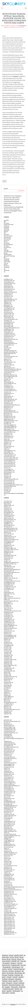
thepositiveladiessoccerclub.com (12, 369)
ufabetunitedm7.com (9, 923)
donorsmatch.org (8, 682)
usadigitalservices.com (10, 587)
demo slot (6, 230)
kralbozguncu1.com (9, 429)
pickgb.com (7, 843)
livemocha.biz (7, 687)
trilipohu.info (7, 712)
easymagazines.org (9, 874)
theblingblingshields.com (10, 805)
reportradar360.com (9, 619)
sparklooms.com (8, 903)
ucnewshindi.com (8, 746)
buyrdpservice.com (9, 767)
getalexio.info (7, 864)
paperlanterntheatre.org (10, 375)
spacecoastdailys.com (9, 462)
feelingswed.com (8, 408)
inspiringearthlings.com (10, 426)
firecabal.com (7, 409)
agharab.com (7, 366)
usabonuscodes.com (9, 456)
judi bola (17, 989)
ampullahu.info (8, 657)
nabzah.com (7, 559)
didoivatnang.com (8, 396)
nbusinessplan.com (9, 512)
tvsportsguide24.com (9, 823)
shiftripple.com (8, 895)
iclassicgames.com (9, 777)
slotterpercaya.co (8, 897)
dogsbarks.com (8, 398)
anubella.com (7, 478)
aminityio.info (7, 652)
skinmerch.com (8, 310)
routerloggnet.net (8, 542)
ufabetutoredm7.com (9, 927)
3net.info (6, 346)
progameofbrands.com (10, 531)
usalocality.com (8, 285)
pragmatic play (15, 965)
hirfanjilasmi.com (8, 875)
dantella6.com (7, 544)
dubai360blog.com (9, 825)
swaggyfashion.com (9, 621)
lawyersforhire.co (8, 787)
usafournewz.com (8, 286)
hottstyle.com (7, 423)
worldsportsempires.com (10, 853)
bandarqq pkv (16, 991)
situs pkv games (8, 252)
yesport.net (7, 768)
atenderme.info (8, 661)
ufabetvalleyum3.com (9, 928)
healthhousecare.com (9, 416)
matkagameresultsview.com (11, 562)
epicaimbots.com (8, 402)
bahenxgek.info (8, 735)
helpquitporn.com (8, 419)
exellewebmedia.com (9, 750)
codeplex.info (7, 348)
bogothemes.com (8, 323)
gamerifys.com (8, 502)
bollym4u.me (7, 695)
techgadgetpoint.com (9, 821)
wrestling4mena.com (9, 582)
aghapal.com (7, 359)
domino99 (6, 227)
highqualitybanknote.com (11, 420)
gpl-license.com (8, 413)
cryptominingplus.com (10, 783)
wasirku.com (7, 639)
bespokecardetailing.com (10, 352)
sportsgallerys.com (9, 810)
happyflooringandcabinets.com (12, 835)
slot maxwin (6, 963)
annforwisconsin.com (9, 301)
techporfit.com (8, 509)
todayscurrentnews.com (10, 908)
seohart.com (7, 468)
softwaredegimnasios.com (11, 459)
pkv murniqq (18, 973)
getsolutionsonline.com (10, 564)
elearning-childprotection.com (12, 581)
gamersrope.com (8, 748)
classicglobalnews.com (10, 486)
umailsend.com (8, 760)
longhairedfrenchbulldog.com (12, 786)
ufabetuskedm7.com (9, 924)
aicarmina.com (8, 298)
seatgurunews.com (9, 345)
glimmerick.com (8, 305)
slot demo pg (7, 237)
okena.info (6, 349)
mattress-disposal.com (10, 834)
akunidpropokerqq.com (10, 350)
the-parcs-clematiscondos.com (12, 721)
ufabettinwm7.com (9, 918)
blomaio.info (7, 666)
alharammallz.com (9, 382)
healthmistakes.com (9, 844)
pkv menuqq (10, 973)
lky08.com (6, 595)
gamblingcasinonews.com (10, 528)
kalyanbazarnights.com (10, 548)
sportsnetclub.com (9, 773)
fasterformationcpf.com (10, 763)
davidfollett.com (8, 306)
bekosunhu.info (8, 664)
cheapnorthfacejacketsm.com (11, 328)
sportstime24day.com (9, 803)
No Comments (11, 27)
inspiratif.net (7, 504)
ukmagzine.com (8, 754)
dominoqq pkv (7, 254)
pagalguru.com (8, 442)
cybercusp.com (8, 488)
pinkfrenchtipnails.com (10, 807)
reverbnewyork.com (9, 309)
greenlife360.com (8, 514)
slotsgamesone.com (9, 545)
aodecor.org (7, 681)
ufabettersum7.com (9, 917)
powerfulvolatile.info (9, 671)
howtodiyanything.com (10, 425)
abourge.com (7, 379)
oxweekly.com (7, 609)
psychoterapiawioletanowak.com (12, 890)
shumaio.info (7, 674)
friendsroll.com (8, 341)
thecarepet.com (8, 724)
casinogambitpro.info (9, 728)
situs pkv (15, 76)
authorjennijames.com (10, 362)
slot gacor (13, 963)
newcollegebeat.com (9, 308)
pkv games (5, 955)
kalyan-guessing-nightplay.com (12, 569)
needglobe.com (8, 883)
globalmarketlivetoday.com (11, 412)
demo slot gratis (8, 236)
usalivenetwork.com (9, 743)
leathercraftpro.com (9, 878)
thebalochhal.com (8, 288)
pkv (5, 222)
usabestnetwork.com (9, 757)
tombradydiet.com (9, 331)
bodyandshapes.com (9, 483)
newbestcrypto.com (9, 774)
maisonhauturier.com (9, 432)
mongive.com (7, 561)
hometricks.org (8, 877)
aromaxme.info (8, 658)
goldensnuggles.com (9, 764)
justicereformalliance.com (11, 319)
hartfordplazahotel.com (10, 702)
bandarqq (6, 226)
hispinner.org (7, 565)
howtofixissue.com (9, 521)
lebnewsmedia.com (9, 336)
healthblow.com (8, 575)
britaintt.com (7, 489)
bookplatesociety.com (10, 335)
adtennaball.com (8, 558)
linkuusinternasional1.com (11, 339)
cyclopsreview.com (9, 393)
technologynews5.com (9, 450)
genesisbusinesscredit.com (11, 601)
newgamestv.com (8, 808)
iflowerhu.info (7, 708)
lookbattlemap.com (9, 765)
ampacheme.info (8, 655)
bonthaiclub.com (8, 332)
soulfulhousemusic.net (10, 901)
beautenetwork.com (9, 480)
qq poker (21, 977)
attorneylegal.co (8, 818)
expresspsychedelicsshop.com (12, 405)
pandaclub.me (7, 698)
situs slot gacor (16, 967)
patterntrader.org (8, 847)
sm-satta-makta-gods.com (11, 458)
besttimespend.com (9, 870)
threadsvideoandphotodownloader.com (14, 739)
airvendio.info (7, 647)
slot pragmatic (7, 967)
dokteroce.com (8, 629)
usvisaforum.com (8, 312)
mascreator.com (8, 433)
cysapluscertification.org (10, 676)
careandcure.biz (8, 871)
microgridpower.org (9, 880)
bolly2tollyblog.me (9, 697)
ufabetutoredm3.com (9, 925)
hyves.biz (6, 689)
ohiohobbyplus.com (9, 322)
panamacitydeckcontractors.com (12, 611)
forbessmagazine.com (9, 410)
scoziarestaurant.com (9, 466)
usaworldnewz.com (9, 282)
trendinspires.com (9, 617)
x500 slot (19, 963)
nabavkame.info (8, 705)
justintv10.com (8, 632)
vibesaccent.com (8, 291)
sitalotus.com (7, 850)
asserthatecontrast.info (10, 659)
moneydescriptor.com (9, 791)
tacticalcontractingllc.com (11, 904)
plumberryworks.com (9, 888)
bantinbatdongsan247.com (11, 733)
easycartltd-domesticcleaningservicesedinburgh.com (14, 493)
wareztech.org (7, 756)
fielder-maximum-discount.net (12, 598)
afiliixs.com (7, 381)
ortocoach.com (8, 884)
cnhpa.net (6, 848)
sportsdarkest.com (9, 795)
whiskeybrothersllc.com (10, 933)
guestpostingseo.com (9, 727)
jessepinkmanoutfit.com (10, 758)
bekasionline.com (8, 511)
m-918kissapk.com (9, 704)
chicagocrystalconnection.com (12, 709)
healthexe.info (8, 648)
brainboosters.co (8, 293)
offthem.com (7, 507)
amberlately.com (8, 295)
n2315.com (6, 591)
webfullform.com (8, 524)
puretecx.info (7, 649)
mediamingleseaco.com (10, 635)
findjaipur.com (7, 302)
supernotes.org (8, 851)
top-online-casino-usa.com (11, 549)
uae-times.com (8, 501)
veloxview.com (8, 930)
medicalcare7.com (8, 557)
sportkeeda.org (8, 868)
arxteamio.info (8, 863)
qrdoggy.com (7, 838)
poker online (7, 262)
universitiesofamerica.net (11, 529)
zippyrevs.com (7, 535)
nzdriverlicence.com (9, 440)
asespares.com (8, 385)
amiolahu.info (7, 654)
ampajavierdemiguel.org (10, 292)
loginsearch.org (8, 679)
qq (4, 269)
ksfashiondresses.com (10, 845)
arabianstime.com (8, 386)
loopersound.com (8, 316)
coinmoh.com (7, 392)
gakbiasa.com (7, 706)
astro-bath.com (8, 358)
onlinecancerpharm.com (10, 831)
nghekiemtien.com (9, 638)
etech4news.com (8, 403)
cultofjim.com (7, 303)
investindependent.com (10, 428)
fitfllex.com (7, 599)
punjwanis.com (8, 720)
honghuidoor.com (8, 551)
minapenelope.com (9, 318)
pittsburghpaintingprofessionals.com (14, 887)
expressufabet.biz (8, 517)
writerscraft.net (8, 579)
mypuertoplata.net (9, 518)
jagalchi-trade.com (9, 315)
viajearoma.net (8, 363)
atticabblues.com (8, 388)
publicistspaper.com (9, 472)
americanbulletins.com (10, 383)
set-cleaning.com (8, 469)
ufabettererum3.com (9, 914)
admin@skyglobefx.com (10, 25)
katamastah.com (8, 855)
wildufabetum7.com (9, 934)
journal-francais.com (9, 631)
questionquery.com (9, 624)
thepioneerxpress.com (10, 519)
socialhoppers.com (9, 588)
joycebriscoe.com (8, 296)
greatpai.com (7, 373)
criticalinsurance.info (9, 567)
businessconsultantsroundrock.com (13, 485)
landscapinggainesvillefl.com (11, 430)
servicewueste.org (8, 534)
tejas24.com (7, 641)
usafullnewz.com (8, 279)
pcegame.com (7, 443)
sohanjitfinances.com (9, 900)
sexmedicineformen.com (10, 894)
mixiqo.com (7, 881)
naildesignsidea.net (9, 372)
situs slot (13, 959)
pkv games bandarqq (9, 256)
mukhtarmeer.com (9, 436)
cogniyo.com (7, 873)
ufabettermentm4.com (10, 915)
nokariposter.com (8, 568)
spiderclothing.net (9, 342)
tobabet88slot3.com (9, 907)
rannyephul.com (8, 618)
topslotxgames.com (9, 541)
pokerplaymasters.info (10, 730)
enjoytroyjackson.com (9, 400)
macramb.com (7, 607)
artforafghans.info (9, 645)
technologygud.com (9, 840)
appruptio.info (8, 714)
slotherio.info (7, 675)
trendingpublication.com (10, 913)
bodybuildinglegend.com (10, 625)
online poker (14, 987)
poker (5, 249)
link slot (6, 232)
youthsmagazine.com (9, 793)
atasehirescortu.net (9, 814)
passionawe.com (8, 885)
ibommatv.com (8, 508)
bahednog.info (8, 734)
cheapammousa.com (9, 368)
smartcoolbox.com (9, 898)
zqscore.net (7, 857)
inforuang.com (8, 602)
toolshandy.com (8, 614)
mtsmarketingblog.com (10, 637)
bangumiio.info (8, 662)
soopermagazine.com (9, 460)
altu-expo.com (8, 360)
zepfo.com (6, 449)
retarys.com (7, 761)
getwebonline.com (9, 592)
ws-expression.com (9, 446)
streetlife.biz (7, 688)
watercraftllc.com (8, 378)
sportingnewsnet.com (9, 801)
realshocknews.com (9, 841)
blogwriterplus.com (9, 725)
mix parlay (6, 243)
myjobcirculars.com (9, 538)
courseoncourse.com (9, 731)
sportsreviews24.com (9, 824)
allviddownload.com (9, 525)
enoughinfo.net (8, 691)
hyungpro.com (7, 800)
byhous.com (7, 701)
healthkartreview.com (9, 418)
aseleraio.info (7, 858)
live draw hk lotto (8, 244)
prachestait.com (8, 644)
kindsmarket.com (8, 604)
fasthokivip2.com (8, 780)
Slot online (20, 27)
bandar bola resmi (8, 224)
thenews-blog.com (9, 453)
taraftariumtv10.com (9, 622)
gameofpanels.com (9, 571)
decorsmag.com (8, 527)
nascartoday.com (8, 438)
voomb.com (7, 820)
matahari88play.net (9, 790)
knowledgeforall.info (9, 584)
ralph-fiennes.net (8, 597)
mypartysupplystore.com (10, 299)
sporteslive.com (8, 804)
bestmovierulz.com (9, 313)
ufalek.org (6, 833)
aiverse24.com (7, 476)
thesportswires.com (9, 798)
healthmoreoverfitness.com (11, 539)
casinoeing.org (8, 685)
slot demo (6, 223)
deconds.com (7, 490)
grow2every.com (8, 415)
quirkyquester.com (9, 893)
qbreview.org (7, 532)
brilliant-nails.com (9, 627)
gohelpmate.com (8, 577)
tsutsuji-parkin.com (9, 365)
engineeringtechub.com (10, 815)
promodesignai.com (9, 470)
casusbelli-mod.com (9, 333)
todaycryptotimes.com (10, 455)
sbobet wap (22, 987)
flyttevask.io (7, 699)
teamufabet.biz (8, 522)
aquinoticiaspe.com (9, 784)
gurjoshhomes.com (9, 329)
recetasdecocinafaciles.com (11, 371)
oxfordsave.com (8, 775)
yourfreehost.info (8, 326)
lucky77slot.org (8, 827)
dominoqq (6, 259)
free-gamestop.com (9, 751)
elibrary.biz (7, 355)
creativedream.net (9, 589)
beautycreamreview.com (10, 390)
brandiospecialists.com (10, 555)
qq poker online (18, 955)
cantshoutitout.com (9, 515)
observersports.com (9, 781)
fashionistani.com (8, 406)
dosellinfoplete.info (9, 668)
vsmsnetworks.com (9, 505)
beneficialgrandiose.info (10, 665)
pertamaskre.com (8, 737)
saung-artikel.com (8, 778)
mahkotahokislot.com (10, 830)
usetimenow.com (8, 574)
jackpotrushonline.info (10, 744)
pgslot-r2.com (7, 445)
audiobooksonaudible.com (11, 479)
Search (6, 188)
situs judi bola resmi (8, 989)
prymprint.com (8, 867)
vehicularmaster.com (9, 289)
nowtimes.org (7, 684)
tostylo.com (7, 770)
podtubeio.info (8, 669)
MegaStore (12, 1004)
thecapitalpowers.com (10, 905)
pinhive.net (7, 692)
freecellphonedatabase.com (11, 747)
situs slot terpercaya (19, 969)
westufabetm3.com (9, 931)
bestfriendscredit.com (10, 353)
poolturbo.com (8, 642)
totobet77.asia (8, 910)
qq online (6, 220)
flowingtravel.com (8, 552)
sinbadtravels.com (9, 753)
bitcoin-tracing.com (9, 482)
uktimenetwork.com (9, 281)
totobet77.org (7, 911)
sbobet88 (13, 961)
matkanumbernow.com (10, 537)
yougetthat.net (8, 771)
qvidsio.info (7, 672)
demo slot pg (7, 239)
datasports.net (8, 813)
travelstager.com (8, 615)
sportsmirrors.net (8, 811)
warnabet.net (7, 694)
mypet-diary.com (8, 608)
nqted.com (6, 439)
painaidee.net (7, 794)
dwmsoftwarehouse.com (10, 399)
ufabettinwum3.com (9, 920)
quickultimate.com (9, 891)
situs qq (6, 263)
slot (4, 181)
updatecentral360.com (10, 854)
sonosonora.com (8, 338)
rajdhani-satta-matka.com (11, 578)
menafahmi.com (8, 435)
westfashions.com (8, 612)
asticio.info (7, 860)
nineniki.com (7, 554)
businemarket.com (9, 788)
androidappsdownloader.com (11, 572)
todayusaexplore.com (9, 283)
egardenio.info (8, 861)
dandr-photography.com (10, 628)
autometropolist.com (9, 389)
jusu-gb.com (7, 723)
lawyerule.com (7, 634)
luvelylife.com (7, 605)
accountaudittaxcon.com (10, 865)
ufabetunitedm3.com (9, 921)
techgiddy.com (8, 741)
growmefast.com (8, 828)
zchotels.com (7, 448)
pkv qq (5, 242)
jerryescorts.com (8, 817)
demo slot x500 (6, 965)
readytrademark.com (9, 463)
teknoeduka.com (8, 452)
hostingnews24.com (9, 422)
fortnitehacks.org (8, 678)
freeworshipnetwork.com (10, 376)
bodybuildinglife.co (9, 837)
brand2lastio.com (8, 585)
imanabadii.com (8, 711)
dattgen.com (7, 395)
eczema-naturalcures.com (11, 356)
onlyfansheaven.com (9, 594)
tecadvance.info (8, 651)
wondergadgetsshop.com (10, 343)
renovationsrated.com (10, 465)
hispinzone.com (8, 547)
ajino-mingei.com (8, 325)
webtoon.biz (7, 797)
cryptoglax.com (8, 321)
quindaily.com (7, 473)
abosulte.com (7, 475)
